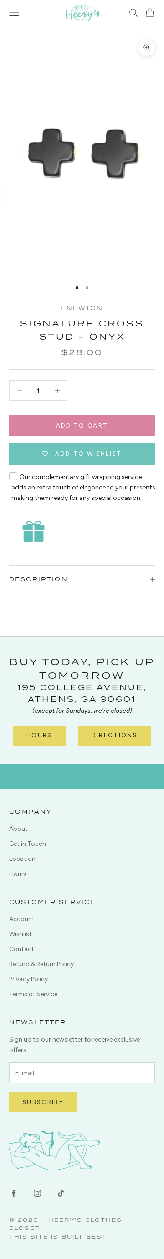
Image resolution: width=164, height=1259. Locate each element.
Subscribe (42, 1102)
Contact (21, 949)
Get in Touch (27, 844)
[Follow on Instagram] (37, 1193)
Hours (39, 735)
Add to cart (82, 425)
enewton (82, 308)
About (18, 829)
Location (22, 859)
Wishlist (20, 934)
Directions (115, 735)
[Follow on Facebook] (13, 1193)
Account (22, 919)
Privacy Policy (28, 979)
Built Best (84, 1236)
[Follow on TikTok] (61, 1193)
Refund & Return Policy (41, 964)
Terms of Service (33, 994)
